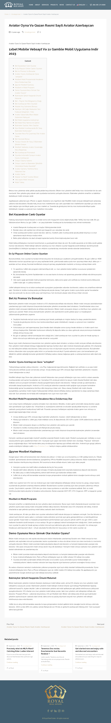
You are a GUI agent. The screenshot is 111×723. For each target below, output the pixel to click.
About (37, 5)
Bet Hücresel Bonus (22, 139)
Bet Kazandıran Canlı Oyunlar (25, 66)
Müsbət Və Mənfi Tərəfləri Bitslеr (26, 177)
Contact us (70, 5)
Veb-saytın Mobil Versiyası (24, 180)
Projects (54, 5)
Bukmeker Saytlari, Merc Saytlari (27, 125)
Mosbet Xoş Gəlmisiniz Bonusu (26, 106)
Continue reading (12, 662)
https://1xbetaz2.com (41, 446)
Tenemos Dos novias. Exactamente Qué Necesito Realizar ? (53, 651)
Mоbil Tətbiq (19, 182)
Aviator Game (20, 174)
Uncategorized (15, 14)
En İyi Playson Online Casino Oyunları (28, 69)
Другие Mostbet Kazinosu (24, 85)
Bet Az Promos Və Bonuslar (25, 71)
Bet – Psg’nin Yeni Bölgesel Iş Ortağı (28, 101)
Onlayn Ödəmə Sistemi (23, 161)
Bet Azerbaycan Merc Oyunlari (26, 104)
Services (45, 5)
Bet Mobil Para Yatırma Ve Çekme (27, 123)
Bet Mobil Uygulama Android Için (27, 120)
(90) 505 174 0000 (98, 5)
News (62, 5)
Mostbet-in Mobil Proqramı (24, 87)
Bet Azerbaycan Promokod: (25, 153)
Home (31, 5)
